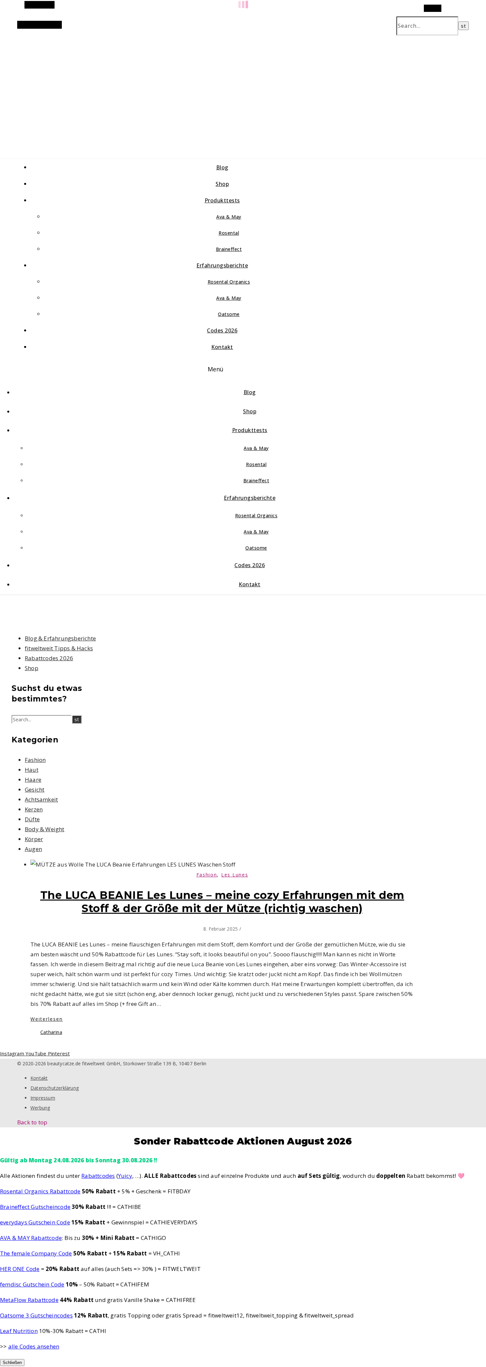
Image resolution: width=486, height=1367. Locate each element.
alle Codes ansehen (34, 1346)
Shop (222, 184)
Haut (31, 769)
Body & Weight (44, 829)
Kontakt (222, 347)
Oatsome (229, 314)
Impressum (42, 1098)
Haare (33, 779)
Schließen (12, 1362)
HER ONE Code (19, 1269)
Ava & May (228, 217)
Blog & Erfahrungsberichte (60, 638)
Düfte (32, 819)
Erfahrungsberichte (222, 265)
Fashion (35, 760)
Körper (34, 839)
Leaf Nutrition (19, 1331)
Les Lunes (234, 874)
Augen (33, 849)
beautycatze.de (139, 89)
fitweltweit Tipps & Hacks (59, 648)
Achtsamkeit (41, 799)
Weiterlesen (46, 1019)
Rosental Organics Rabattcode (40, 1191)
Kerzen (34, 809)
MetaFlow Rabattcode (29, 1300)
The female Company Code (36, 1253)
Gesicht (34, 789)
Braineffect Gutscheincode (35, 1207)
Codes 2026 (222, 330)
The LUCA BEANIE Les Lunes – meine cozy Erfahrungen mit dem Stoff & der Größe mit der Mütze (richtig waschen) (222, 902)
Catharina (51, 1032)
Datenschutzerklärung (54, 1088)
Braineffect (229, 249)
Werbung (40, 1108)
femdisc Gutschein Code (32, 1284)
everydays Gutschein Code (35, 1222)
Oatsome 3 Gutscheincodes (36, 1315)
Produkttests (222, 200)
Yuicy (125, 1175)
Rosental (229, 233)
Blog (222, 167)
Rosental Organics (229, 282)
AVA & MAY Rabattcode (31, 1238)
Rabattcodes (98, 1175)
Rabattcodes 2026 (49, 658)
